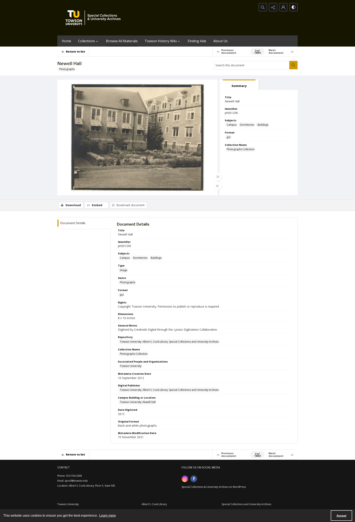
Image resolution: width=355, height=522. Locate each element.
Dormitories (247, 124)
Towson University (130, 366)
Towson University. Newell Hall (138, 402)
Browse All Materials (122, 41)
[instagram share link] (185, 478)
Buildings (263, 124)
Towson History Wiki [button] (161, 41)
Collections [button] (86, 41)
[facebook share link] (193, 478)
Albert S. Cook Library (154, 504)
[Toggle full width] (217, 177)
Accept (341, 515)
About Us (220, 41)
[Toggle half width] (217, 186)
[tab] (239, 85)
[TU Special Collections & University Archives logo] (94, 17)
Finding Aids (197, 41)
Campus (231, 124)
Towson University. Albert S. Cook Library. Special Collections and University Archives (169, 341)
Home (66, 41)
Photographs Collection (240, 149)
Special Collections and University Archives (246, 504)
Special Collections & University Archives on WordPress (214, 487)
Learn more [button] (107, 515)
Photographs (67, 69)
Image (123, 270)
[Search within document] (293, 65)
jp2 (229, 137)
